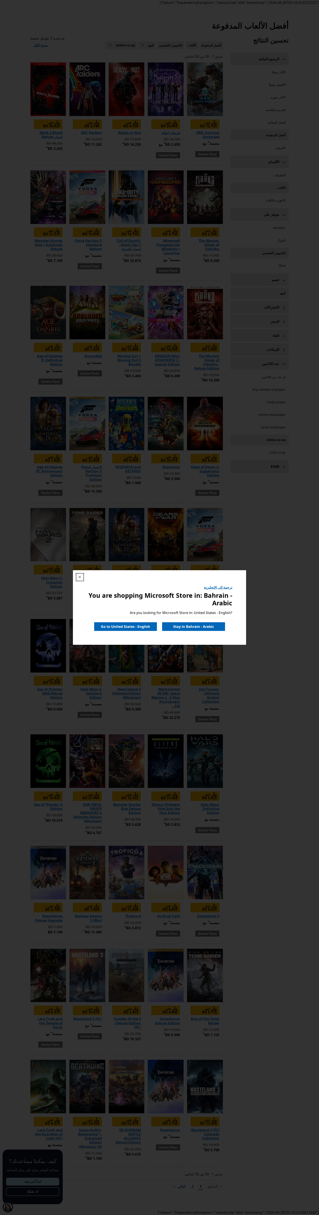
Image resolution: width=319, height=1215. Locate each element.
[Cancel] (79, 577)
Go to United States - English (125, 626)
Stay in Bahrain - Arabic (193, 626)
